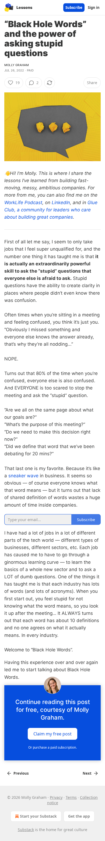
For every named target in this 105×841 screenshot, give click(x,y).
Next (87, 773)
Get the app (79, 816)
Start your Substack (38, 816)
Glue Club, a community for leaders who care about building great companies (50, 210)
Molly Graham (16, 65)
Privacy (56, 797)
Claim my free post (52, 734)
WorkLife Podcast (23, 202)
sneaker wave (23, 475)
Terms (71, 797)
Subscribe (73, 7)
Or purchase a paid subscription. (52, 747)
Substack (26, 829)
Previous (21, 773)
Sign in (94, 7)
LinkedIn (61, 202)
